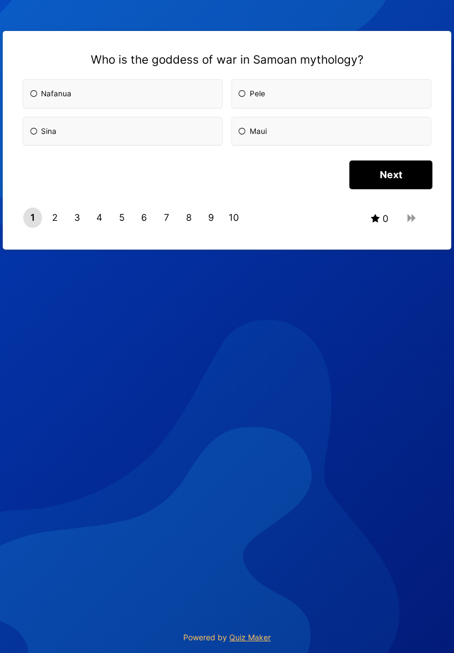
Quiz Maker (250, 637)
